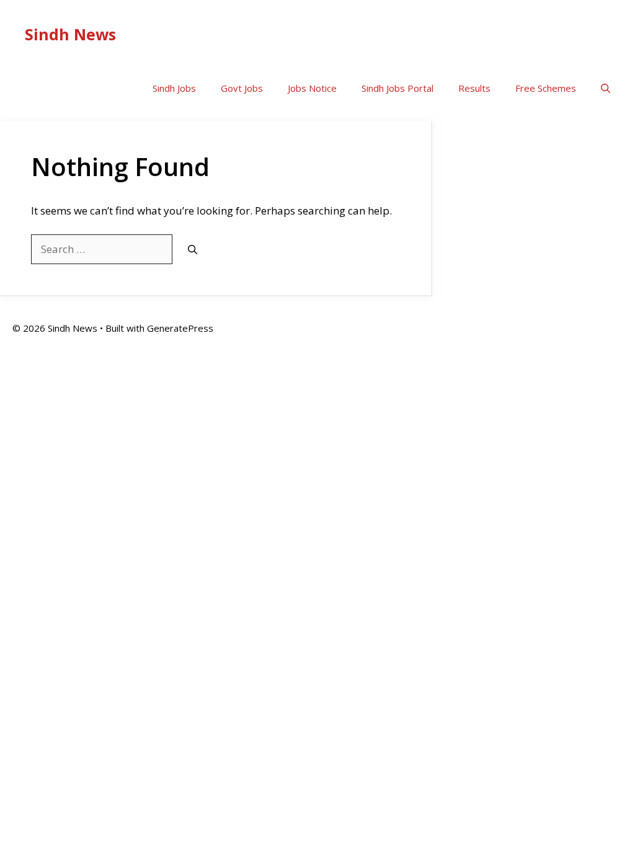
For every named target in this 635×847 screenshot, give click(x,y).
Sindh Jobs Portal (397, 88)
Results (474, 88)
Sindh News (70, 34)
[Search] (192, 250)
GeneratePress (180, 328)
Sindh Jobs (174, 88)
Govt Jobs (242, 88)
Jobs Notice (312, 88)
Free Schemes (545, 88)
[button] (605, 88)
